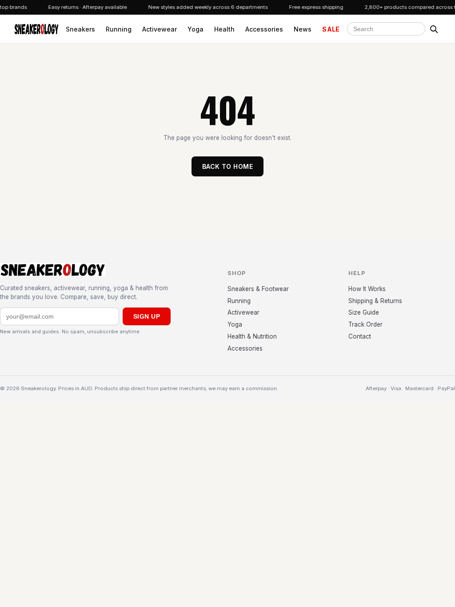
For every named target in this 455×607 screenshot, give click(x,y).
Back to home (227, 166)
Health (224, 29)
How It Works (367, 288)
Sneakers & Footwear (258, 288)
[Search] (434, 29)
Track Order (365, 324)
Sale (331, 29)
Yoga (196, 29)
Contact (359, 336)
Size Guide (363, 312)
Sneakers (80, 29)
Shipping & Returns (375, 300)
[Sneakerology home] (36, 29)
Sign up (146, 316)
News (302, 29)
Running (119, 29)
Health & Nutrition (252, 336)
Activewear (159, 29)
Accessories (264, 29)
